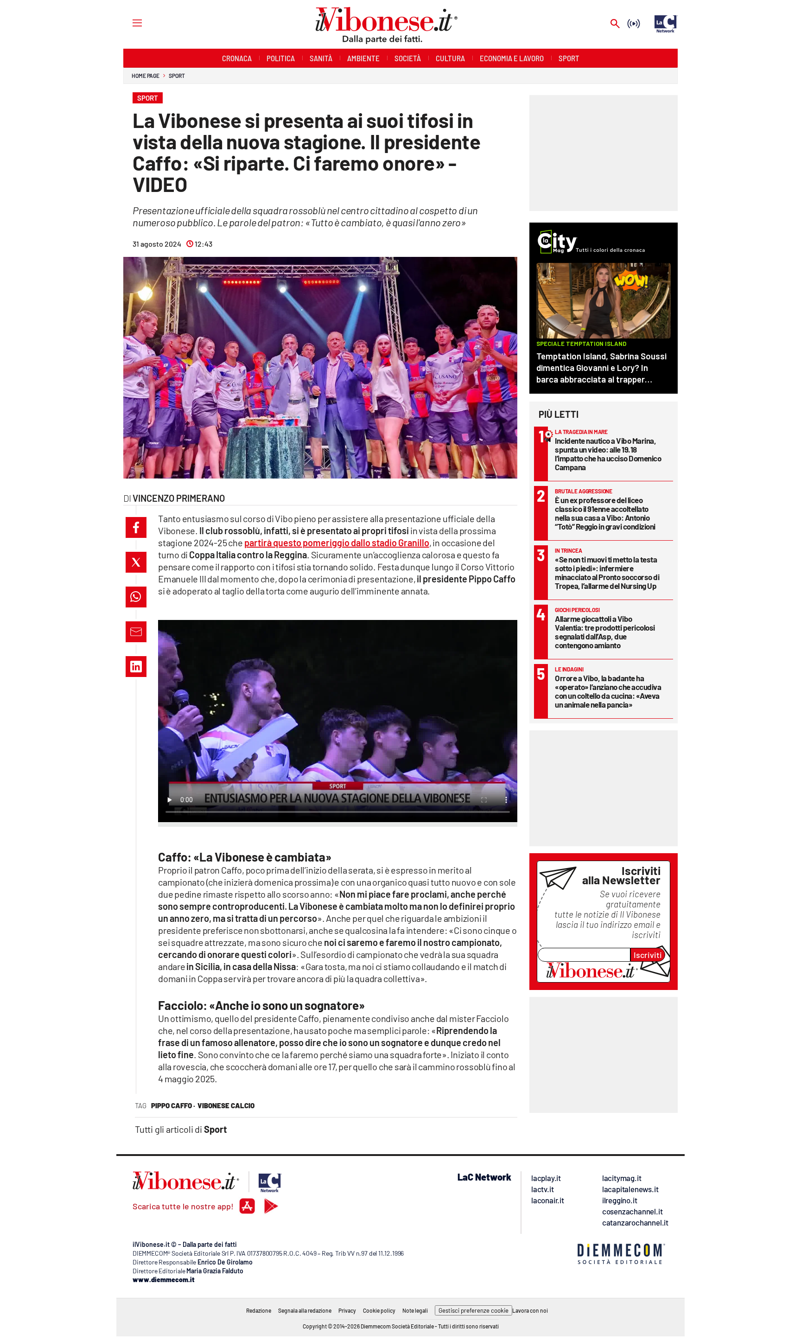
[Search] (615, 24)
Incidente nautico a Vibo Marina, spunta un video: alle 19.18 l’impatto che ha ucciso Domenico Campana (608, 454)
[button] (136, 527)
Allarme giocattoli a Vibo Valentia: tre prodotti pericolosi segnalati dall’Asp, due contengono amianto (605, 632)
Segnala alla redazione (304, 1310)
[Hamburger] (128, 22)
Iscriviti (648, 955)
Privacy (347, 1310)
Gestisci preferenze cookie (474, 1310)
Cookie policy (379, 1310)
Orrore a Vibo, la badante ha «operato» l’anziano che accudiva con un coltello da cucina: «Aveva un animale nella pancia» (608, 691)
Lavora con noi (530, 1310)
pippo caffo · (173, 1105)
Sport (177, 75)
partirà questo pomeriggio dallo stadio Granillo (336, 542)
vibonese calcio (225, 1105)
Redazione (258, 1310)
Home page (145, 75)
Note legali (415, 1310)
